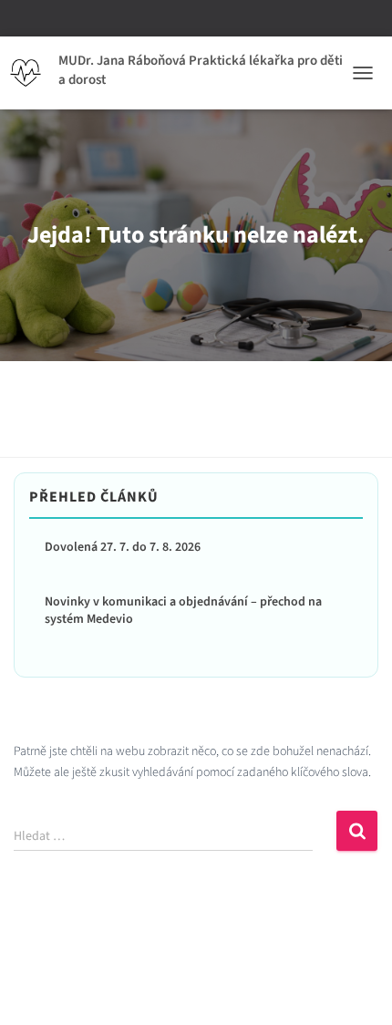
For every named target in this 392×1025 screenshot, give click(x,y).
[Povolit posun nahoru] (356, 988)
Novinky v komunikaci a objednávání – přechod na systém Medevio (183, 611)
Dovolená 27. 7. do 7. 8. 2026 (123, 547)
